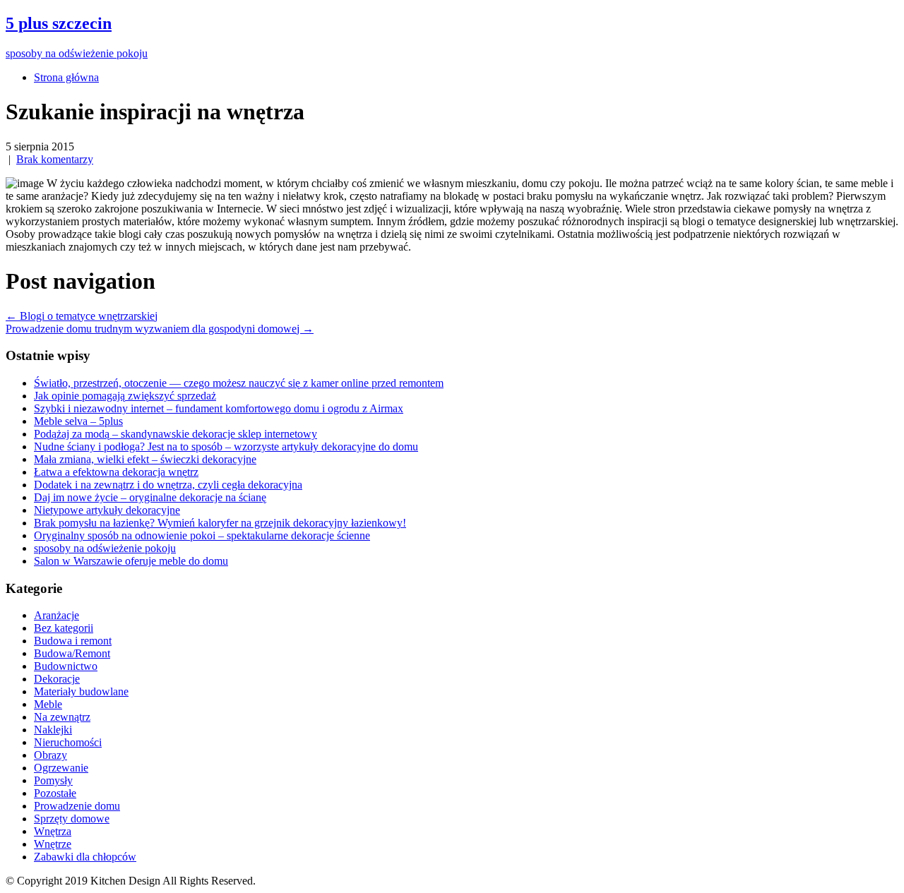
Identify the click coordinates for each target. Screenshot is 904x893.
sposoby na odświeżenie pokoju (105, 548)
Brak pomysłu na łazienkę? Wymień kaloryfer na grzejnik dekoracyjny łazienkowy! (220, 523)
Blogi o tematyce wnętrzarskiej (81, 316)
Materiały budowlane (81, 691)
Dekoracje (57, 679)
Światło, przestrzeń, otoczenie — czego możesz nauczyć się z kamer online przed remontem (239, 383)
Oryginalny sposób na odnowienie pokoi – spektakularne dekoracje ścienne (202, 535)
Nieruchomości (68, 742)
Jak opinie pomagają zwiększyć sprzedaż (125, 396)
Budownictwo (65, 666)
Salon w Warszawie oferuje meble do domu (131, 561)
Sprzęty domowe (71, 819)
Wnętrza (52, 831)
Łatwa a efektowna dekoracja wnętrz (116, 472)
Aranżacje (56, 615)
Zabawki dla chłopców (85, 857)
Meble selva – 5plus (78, 421)
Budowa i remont (73, 641)
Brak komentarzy (54, 159)
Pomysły (53, 780)
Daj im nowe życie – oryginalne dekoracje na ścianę (150, 497)
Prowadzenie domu (77, 806)
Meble (48, 704)
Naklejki (53, 730)
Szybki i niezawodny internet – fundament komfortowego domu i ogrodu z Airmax (218, 408)
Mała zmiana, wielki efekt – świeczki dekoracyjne (145, 459)
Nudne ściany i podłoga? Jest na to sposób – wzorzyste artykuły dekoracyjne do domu (226, 446)
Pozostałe (55, 793)
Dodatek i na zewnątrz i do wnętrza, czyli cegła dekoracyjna (168, 485)
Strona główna (66, 77)
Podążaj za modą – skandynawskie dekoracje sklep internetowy (175, 434)
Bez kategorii (63, 628)
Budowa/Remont (72, 653)
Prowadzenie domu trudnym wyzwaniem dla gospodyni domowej (160, 329)
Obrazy (50, 755)
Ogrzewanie (61, 768)
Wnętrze (52, 844)
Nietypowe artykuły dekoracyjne (107, 510)
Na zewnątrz (62, 717)
